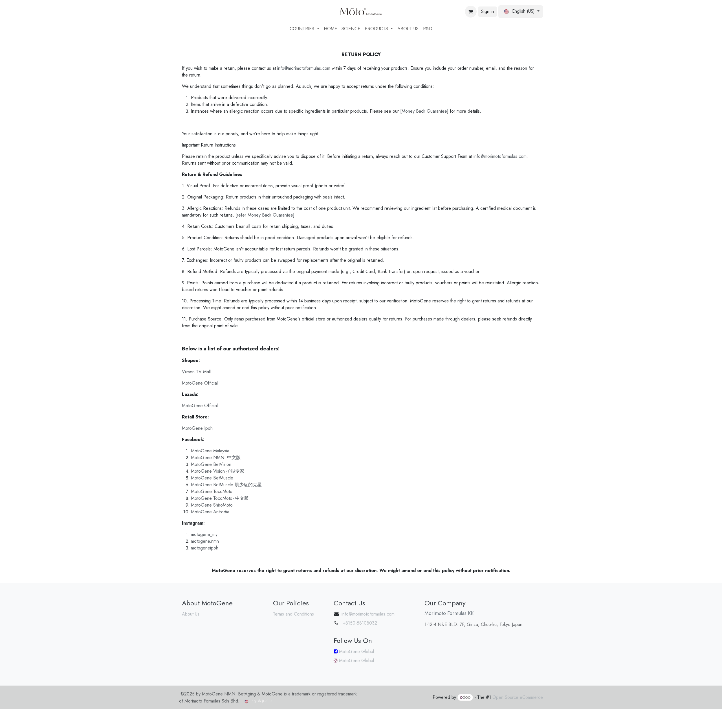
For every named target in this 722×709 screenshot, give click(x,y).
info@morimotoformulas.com (304, 68)
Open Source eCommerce (517, 697)
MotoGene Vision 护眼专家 (217, 471)
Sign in (487, 11)
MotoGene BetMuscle (212, 478)
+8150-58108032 (359, 623)
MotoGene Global (356, 651)
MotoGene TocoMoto (211, 491)
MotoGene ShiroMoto (212, 505)
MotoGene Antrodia (210, 512)
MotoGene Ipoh (197, 428)
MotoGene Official (200, 383)
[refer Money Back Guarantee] (264, 215)
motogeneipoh (204, 548)
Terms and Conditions (293, 614)
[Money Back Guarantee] (424, 111)
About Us (190, 614)
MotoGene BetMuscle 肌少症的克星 (226, 484)
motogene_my (204, 534)
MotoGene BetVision (211, 464)
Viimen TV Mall (196, 371)
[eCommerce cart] (471, 12)
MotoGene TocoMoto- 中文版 (220, 498)
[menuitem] (304, 28)
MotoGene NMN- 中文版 (216, 457)
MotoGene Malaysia (210, 451)
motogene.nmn (205, 541)
